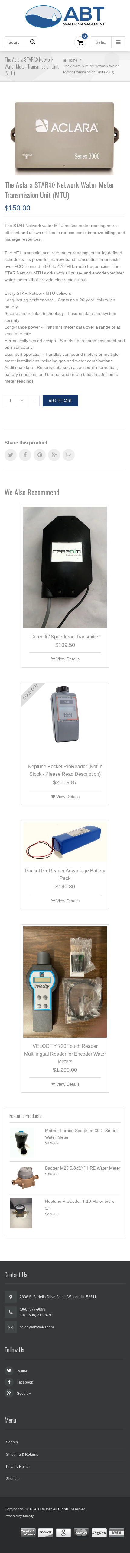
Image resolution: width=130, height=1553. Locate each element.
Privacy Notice (18, 1467)
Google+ (24, 1393)
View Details (68, 658)
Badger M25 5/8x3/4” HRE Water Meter (82, 1168)
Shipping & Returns (22, 1454)
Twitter (22, 1371)
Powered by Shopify (19, 1516)
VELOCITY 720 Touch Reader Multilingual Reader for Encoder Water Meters (65, 1054)
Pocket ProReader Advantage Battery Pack (65, 874)
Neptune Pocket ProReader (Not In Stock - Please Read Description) (65, 770)
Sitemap (13, 1479)
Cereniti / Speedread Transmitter (65, 636)
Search (12, 1442)
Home (72, 60)
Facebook (25, 1382)
